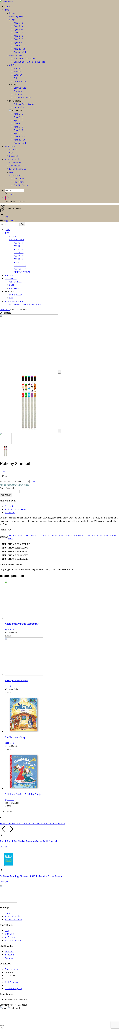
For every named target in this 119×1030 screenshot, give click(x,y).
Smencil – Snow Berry (88, 535)
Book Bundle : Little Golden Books (29, 62)
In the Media (15, 162)
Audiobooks (14, 165)
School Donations (17, 169)
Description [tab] (10, 506)
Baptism (18, 91)
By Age (12, 19)
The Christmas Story (15, 737)
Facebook (9, 951)
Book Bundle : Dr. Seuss (24, 58)
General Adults (21, 52)
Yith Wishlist (15, 281)
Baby (16, 78)
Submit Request (33, 1018)
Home (7, 6)
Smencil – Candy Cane (19, 535)
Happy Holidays (21, 81)
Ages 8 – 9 (18, 39)
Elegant (17, 71)
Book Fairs (19, 182)
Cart (11, 152)
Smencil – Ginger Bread (42, 535)
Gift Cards (13, 65)
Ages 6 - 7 (9, 629)
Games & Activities (22, 97)
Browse (12, 13)
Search (3, 811)
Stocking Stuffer (58, 823)
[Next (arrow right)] (3, 1025)
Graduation (19, 107)
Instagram (9, 954)
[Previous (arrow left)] (1, 1025)
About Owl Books (12, 159)
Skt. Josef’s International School (26, 304)
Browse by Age (16, 239)
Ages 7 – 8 (18, 36)
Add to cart (6, 495)
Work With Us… (16, 175)
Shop (7, 10)
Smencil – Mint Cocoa (66, 535)
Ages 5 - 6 (9, 743)
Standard (18, 68)
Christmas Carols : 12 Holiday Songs (23, 794)
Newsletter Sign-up (13, 988)
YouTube (9, 958)
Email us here (11, 969)
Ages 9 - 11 (10, 686)
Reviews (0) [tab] (10, 512)
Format (3, 481)
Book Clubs (19, 178)
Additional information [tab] (15, 509)
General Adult (20, 143)
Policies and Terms (13, 919)
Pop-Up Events (21, 185)
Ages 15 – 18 (19, 49)
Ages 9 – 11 (19, 42)
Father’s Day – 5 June (24, 104)
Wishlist (13, 149)
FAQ (11, 172)
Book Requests (16, 16)
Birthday (18, 75)
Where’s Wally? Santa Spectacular (21, 624)
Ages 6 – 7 (18, 32)
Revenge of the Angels (16, 680)
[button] (15, 485)
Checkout (13, 156)
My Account (10, 146)
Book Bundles (15, 55)
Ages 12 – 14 (19, 45)
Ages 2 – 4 (18, 26)
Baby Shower (20, 87)
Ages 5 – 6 (18, 29)
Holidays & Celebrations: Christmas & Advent (20, 823)
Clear (32, 481)
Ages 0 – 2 (18, 23)
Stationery (4, 471)
